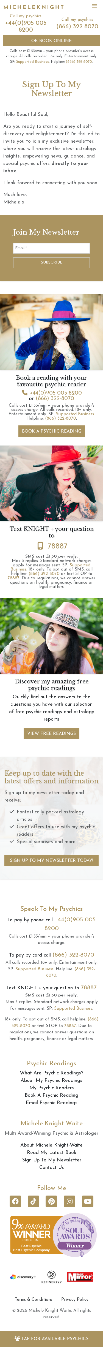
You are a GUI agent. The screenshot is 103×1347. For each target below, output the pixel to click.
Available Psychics (54, 1339)
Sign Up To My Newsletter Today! (51, 861)
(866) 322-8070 (77, 27)
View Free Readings (51, 734)
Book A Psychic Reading (51, 431)
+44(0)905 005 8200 (56, 393)
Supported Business (32, 62)
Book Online (51, 41)
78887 (58, 546)
